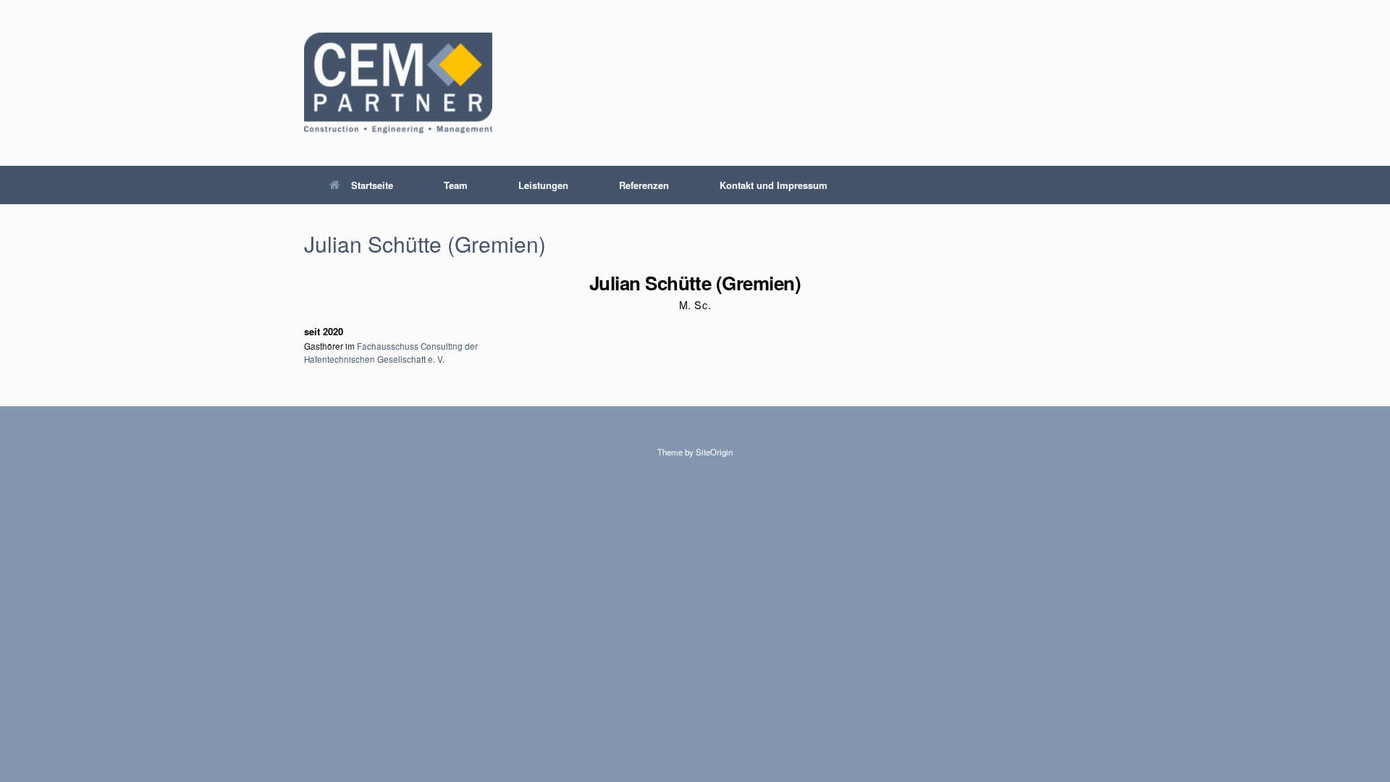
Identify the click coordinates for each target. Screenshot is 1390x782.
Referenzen (644, 185)
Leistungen (543, 185)
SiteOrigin (714, 452)
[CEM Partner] (398, 83)
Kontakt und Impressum (773, 185)
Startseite (372, 185)
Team (456, 185)
